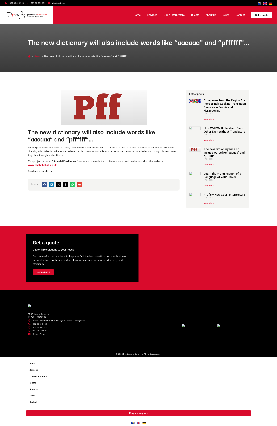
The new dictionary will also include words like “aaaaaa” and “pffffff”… (224, 152)
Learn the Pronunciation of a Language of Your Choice (222, 175)
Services (152, 15)
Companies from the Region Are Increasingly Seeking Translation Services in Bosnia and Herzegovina (225, 105)
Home (137, 15)
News (225, 15)
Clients (195, 15)
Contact (240, 15)
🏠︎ (29, 56)
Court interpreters (174, 15)
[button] (44, 184)
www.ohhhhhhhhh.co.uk (42, 165)
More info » (209, 119)
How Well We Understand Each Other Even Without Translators (224, 130)
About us (211, 15)
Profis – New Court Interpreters (224, 194)
